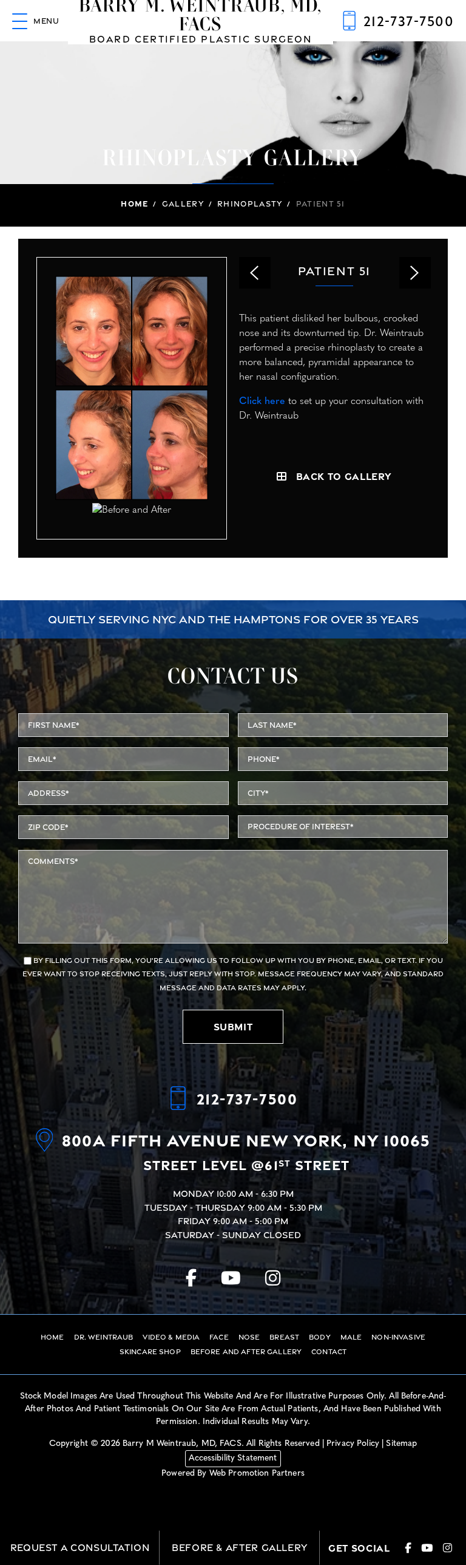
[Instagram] (272, 1278)
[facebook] (408, 1548)
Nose (249, 1337)
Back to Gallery (344, 476)
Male (351, 1337)
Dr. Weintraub (103, 1337)
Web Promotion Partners (257, 1473)
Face (219, 1337)
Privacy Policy (352, 1443)
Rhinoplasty (249, 203)
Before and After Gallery (246, 1352)
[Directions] (49, 1153)
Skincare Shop (150, 1352)
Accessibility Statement (233, 1458)
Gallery (183, 203)
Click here (262, 401)
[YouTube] (231, 1278)
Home (26, 56)
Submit (233, 1027)
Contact (328, 1352)
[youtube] (427, 1548)
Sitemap (401, 1443)
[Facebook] (191, 1278)
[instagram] (448, 1548)
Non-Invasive (398, 1337)
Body (320, 1337)
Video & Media (171, 1337)
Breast (284, 1337)
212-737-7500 (247, 1098)
